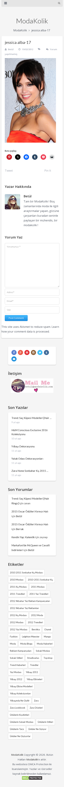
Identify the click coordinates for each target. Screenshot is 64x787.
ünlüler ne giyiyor (37, 729)
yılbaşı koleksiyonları (20, 693)
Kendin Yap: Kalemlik (23, 537)
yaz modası (15, 672)
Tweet (9, 170)
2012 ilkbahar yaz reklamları (24, 608)
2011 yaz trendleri (38, 594)
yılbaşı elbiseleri (34, 679)
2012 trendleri (35, 622)
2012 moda (37, 615)
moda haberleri (45, 643)
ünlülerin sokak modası (21, 722)
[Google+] (20, 352)
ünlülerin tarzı (17, 729)
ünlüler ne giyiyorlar (20, 736)
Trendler (34, 665)
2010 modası (16, 579)
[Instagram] (33, 352)
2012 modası (16, 622)
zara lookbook (17, 707)
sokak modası (43, 650)
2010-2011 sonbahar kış (40, 579)
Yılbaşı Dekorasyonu (23, 446)
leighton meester (30, 636)
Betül (11, 49)
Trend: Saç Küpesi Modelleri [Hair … (31, 417)
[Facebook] (14, 352)
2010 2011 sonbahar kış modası (26, 572)
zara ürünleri (36, 707)
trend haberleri (18, 665)
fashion (14, 636)
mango (47, 636)
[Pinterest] (27, 352)
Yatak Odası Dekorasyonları (27, 458)
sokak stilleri (16, 658)
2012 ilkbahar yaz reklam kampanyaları (30, 601)
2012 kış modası (18, 615)
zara (36, 700)
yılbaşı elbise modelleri (21, 686)
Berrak (20, 529)
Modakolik (32, 759)
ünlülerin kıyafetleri (19, 714)
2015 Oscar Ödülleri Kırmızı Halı (29, 511)
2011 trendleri (17, 594)
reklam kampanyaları (20, 650)
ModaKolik (32, 21)
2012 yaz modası (18, 629)
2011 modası (38, 586)
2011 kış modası (18, 586)
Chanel (47, 629)
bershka (36, 629)
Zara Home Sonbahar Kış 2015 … (29, 470)
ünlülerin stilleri (45, 722)
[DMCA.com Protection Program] (32, 779)
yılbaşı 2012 (16, 679)
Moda (13, 643)
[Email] (14, 358)
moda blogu (26, 643)
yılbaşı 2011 (32, 672)
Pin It (47, 170)
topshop (48, 658)
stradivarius (33, 658)
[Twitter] (39, 352)
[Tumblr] (46, 352)
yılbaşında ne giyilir (20, 700)
